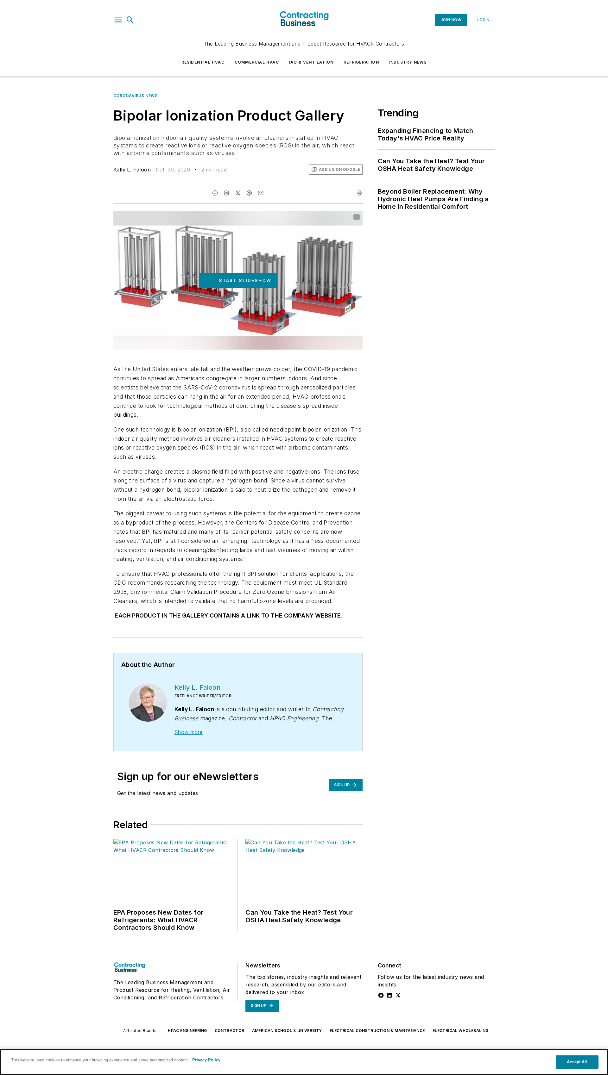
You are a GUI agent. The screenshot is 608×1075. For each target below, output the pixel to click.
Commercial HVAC (257, 62)
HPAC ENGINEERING (187, 1030)
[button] (118, 20)
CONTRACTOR (229, 1030)
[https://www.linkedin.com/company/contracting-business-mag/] (389, 995)
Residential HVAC (203, 62)
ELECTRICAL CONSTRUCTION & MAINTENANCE (377, 1030)
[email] (260, 193)
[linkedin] (226, 193)
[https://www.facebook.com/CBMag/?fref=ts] (381, 995)
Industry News (408, 62)
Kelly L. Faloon (132, 169)
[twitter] (238, 193)
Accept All (577, 1061)
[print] (359, 193)
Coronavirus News (135, 95)
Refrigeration (361, 62)
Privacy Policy (206, 1060)
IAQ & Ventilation (311, 62)
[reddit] (249, 193)
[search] (130, 20)
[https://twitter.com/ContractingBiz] (398, 995)
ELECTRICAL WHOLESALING (461, 1030)
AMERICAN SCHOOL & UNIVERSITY (287, 1030)
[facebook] (215, 193)
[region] (304, 1062)
